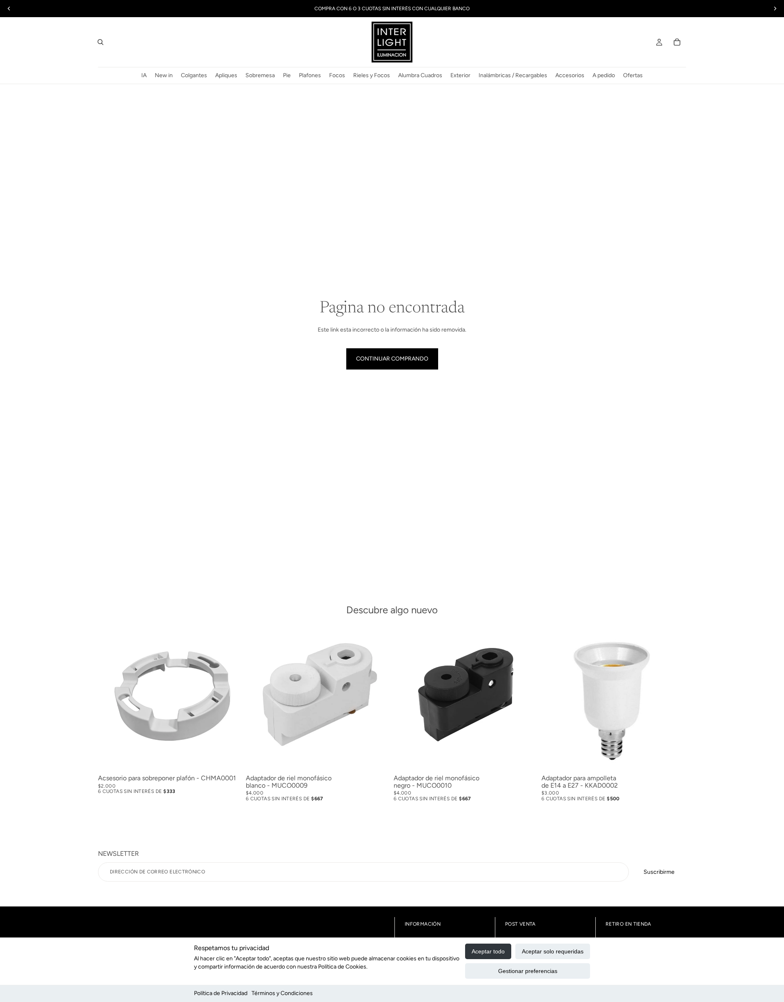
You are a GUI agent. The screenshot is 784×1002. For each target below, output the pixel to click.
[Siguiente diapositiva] (378, 699)
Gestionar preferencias (527, 971)
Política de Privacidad (220, 993)
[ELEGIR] (673, 758)
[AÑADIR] (230, 758)
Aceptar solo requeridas (553, 951)
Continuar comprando (392, 358)
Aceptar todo (488, 951)
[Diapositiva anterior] (258, 699)
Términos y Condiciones (282, 993)
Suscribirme (659, 871)
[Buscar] (100, 42)
